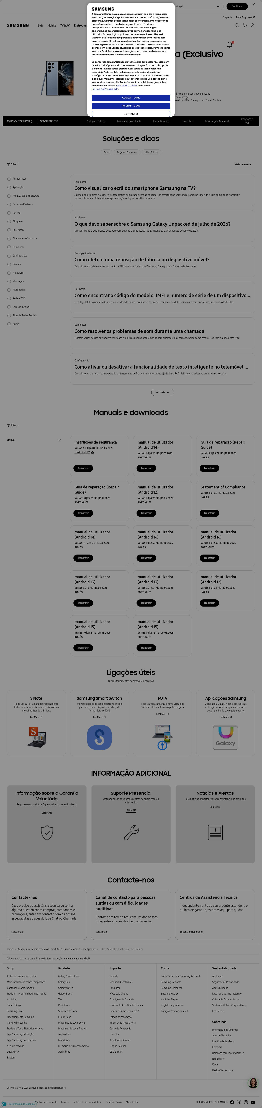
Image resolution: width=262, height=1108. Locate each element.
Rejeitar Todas (131, 106)
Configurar (131, 114)
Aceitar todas (131, 98)
